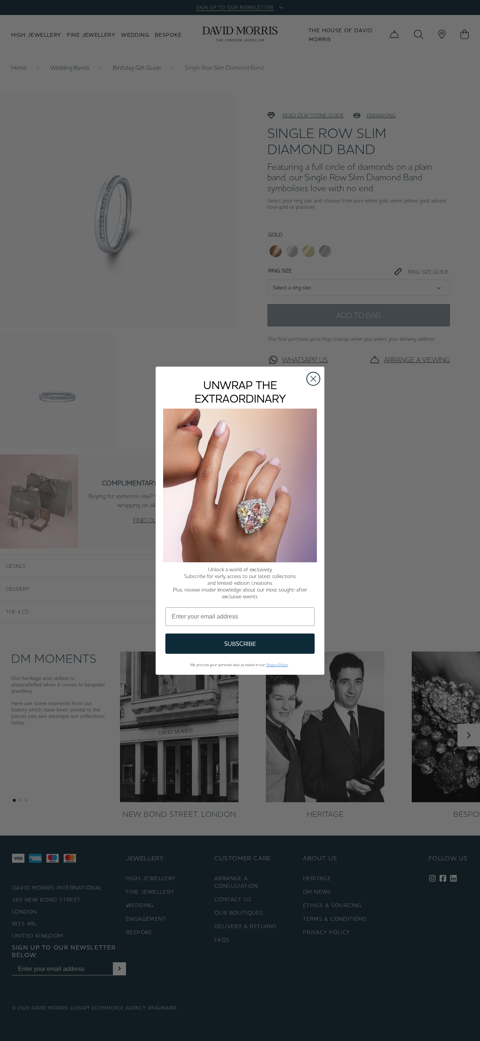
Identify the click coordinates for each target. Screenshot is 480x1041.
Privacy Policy (277, 664)
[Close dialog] (313, 378)
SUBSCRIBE (240, 643)
